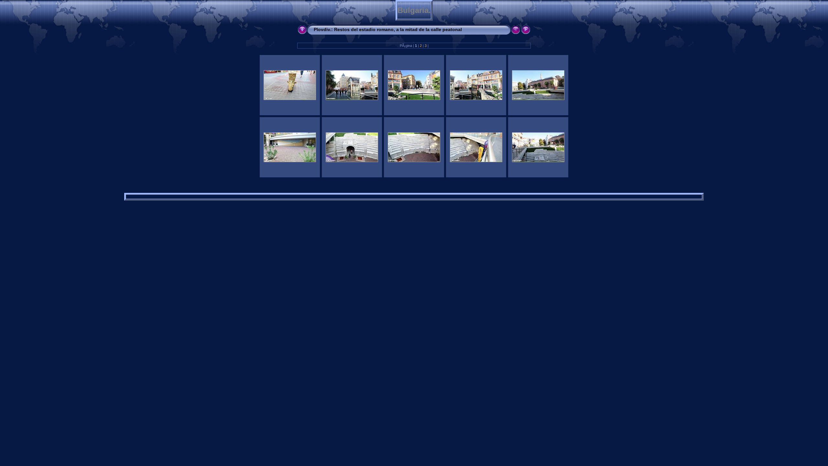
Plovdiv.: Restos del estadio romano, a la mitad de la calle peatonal (388, 29)
